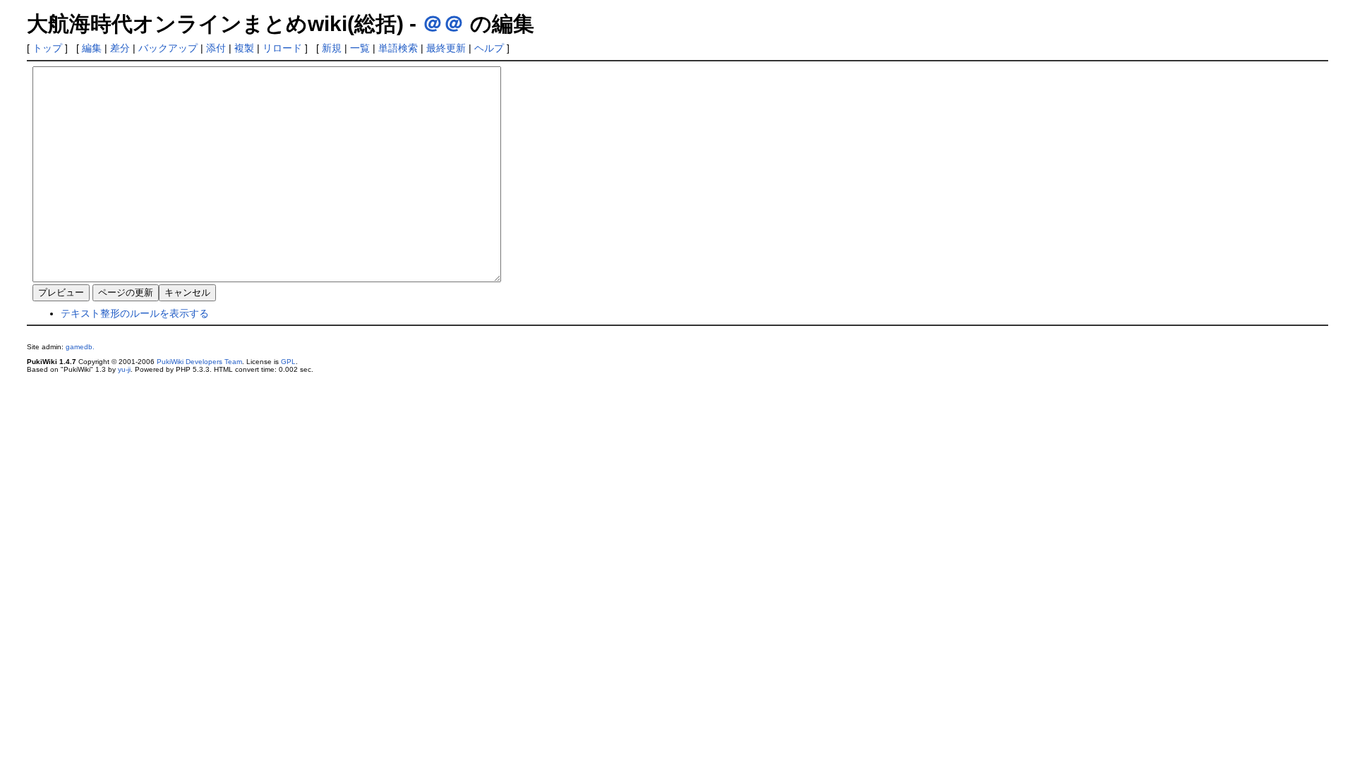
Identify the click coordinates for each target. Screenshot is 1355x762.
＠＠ (443, 23)
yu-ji (124, 369)
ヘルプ (489, 48)
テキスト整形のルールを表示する (135, 313)
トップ (47, 48)
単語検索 (398, 48)
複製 (244, 48)
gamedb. (80, 347)
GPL (288, 361)
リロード (282, 48)
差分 (120, 48)
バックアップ (168, 48)
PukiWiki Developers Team (199, 361)
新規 (332, 48)
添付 (216, 48)
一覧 (360, 48)
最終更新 (446, 48)
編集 (92, 48)
